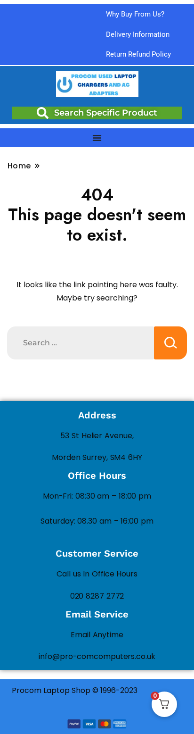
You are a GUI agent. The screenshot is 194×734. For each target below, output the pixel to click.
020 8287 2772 (97, 596)
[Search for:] (80, 342)
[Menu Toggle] (97, 137)
